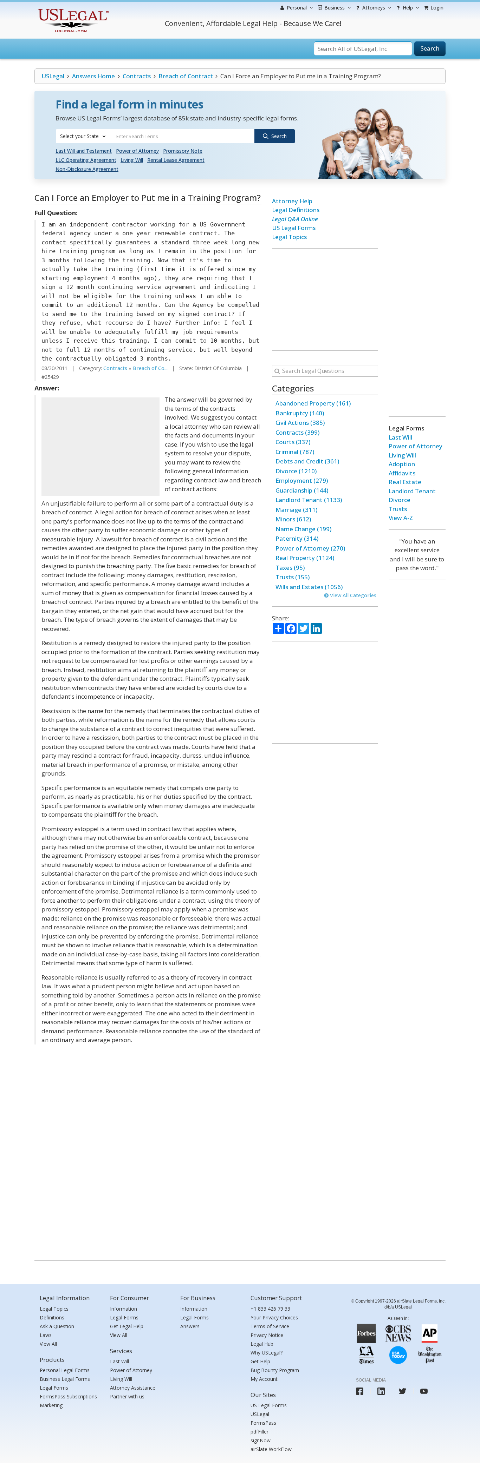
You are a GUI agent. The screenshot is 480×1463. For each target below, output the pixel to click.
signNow (261, 1440)
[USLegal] (72, 10)
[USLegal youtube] (424, 1391)
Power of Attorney (137, 150)
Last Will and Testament (84, 150)
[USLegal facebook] (359, 1391)
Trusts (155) (292, 577)
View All (48, 1343)
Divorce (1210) (296, 471)
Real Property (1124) (304, 558)
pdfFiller (259, 1431)
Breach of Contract (185, 76)
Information (123, 1308)
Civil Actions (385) (300, 423)
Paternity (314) (296, 538)
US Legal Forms (294, 228)
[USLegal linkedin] (381, 1391)
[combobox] (83, 136)
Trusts (398, 509)
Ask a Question (57, 1326)
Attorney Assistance (132, 1387)
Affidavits (402, 473)
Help (407, 7)
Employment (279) (301, 480)
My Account (264, 1379)
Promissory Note (182, 150)
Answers (190, 1326)
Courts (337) (292, 442)
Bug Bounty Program (275, 1370)
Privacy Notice (267, 1335)
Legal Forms (54, 1387)
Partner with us (127, 1396)
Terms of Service (270, 1326)
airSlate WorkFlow (271, 1449)
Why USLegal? (267, 1352)
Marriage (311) (296, 510)
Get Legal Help (126, 1326)
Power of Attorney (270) (310, 548)
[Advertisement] (100, 446)
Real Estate (405, 482)
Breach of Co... (150, 368)
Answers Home (93, 76)
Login (436, 7)
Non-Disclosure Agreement (87, 169)
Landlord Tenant (412, 491)
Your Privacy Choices (274, 1317)
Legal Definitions (295, 210)
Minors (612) (293, 519)
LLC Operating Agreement (86, 160)
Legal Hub (262, 1343)
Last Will (400, 437)
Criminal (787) (294, 452)
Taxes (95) (290, 568)
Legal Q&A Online (295, 219)
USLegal (52, 76)
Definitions (52, 1317)
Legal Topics (289, 237)
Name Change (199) (303, 529)
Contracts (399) (297, 432)
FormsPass (263, 1422)
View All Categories (352, 595)
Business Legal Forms (65, 1379)
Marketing (51, 1405)
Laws (46, 1335)
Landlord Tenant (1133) (308, 500)
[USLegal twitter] (402, 1391)
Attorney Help (292, 201)
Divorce (399, 500)
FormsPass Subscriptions (68, 1396)
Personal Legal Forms (65, 1370)
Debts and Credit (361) (307, 461)
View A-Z (401, 518)
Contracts (137, 76)
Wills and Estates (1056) (309, 587)
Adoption (402, 464)
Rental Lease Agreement (176, 160)
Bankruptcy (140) (299, 413)
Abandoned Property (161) (313, 403)
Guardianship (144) (301, 490)
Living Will (132, 160)
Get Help (260, 1361)
